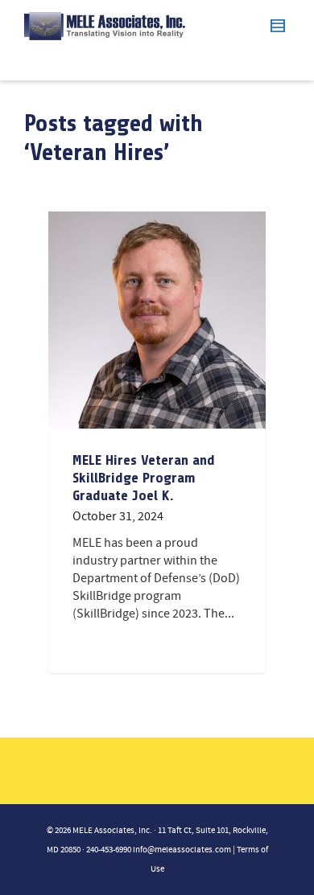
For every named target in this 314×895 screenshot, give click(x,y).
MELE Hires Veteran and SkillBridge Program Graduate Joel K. (143, 477)
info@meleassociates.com (182, 850)
